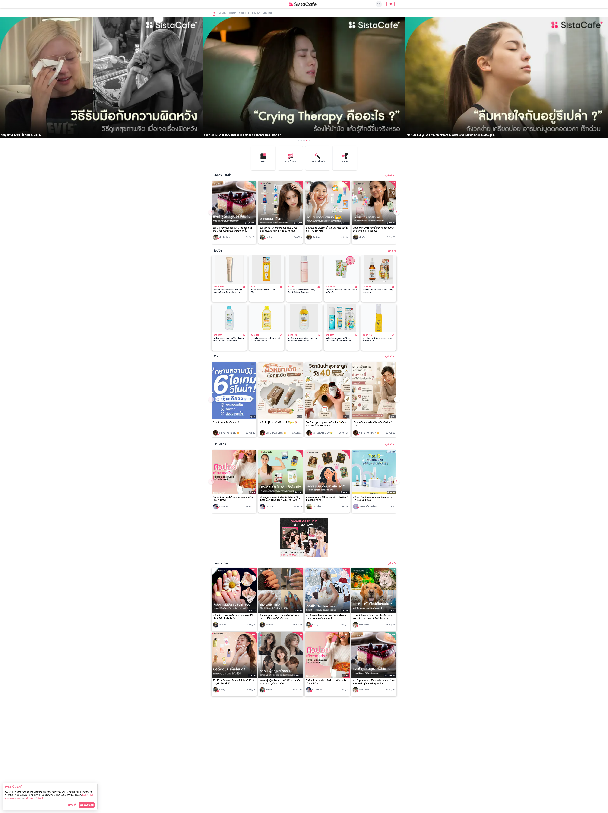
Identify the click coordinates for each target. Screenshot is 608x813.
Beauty (222, 13)
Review (256, 13)
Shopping (244, 13)
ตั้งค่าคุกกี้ (71, 804)
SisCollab (267, 13)
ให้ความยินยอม (87, 804)
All (214, 13)
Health (232, 13)
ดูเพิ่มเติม (389, 175)
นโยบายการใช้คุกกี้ (34, 798)
